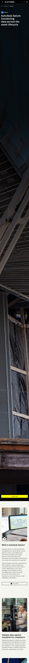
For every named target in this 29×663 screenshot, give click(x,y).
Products (6, 6)
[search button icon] (24, 1)
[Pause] (4, 538)
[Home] (10, 2)
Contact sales (14, 496)
